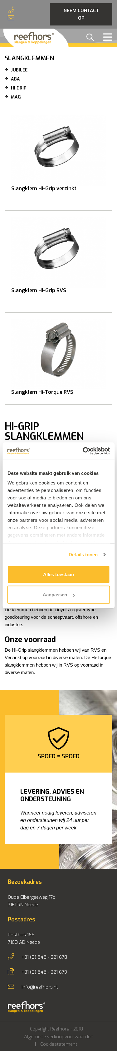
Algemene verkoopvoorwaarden (58, 1037)
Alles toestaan (58, 574)
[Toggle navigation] (106, 38)
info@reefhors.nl (40, 987)
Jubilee (19, 70)
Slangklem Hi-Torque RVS (42, 392)
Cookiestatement (58, 1044)
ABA (15, 79)
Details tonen (83, 554)
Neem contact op (81, 14)
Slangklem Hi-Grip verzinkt (43, 188)
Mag (16, 97)
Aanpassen (55, 594)
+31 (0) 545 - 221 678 (44, 957)
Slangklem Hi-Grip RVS (38, 290)
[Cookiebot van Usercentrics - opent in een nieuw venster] (83, 451)
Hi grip (19, 88)
